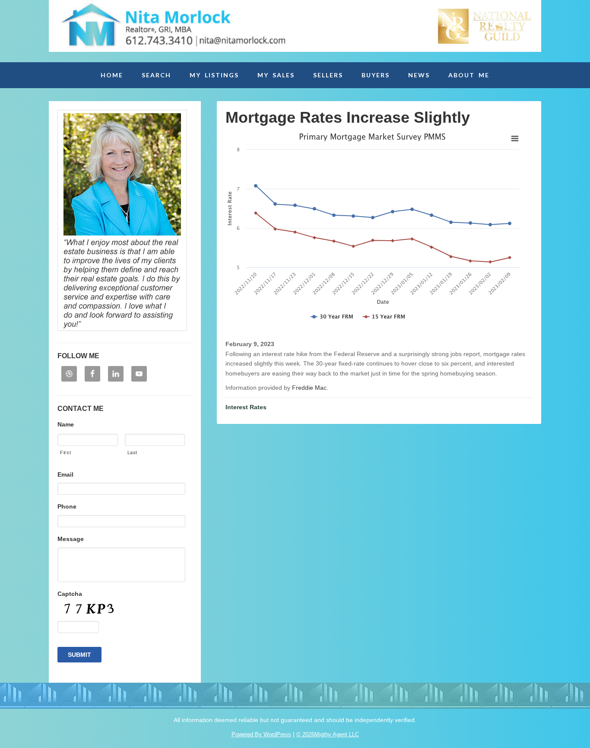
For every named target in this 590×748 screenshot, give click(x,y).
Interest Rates (245, 407)
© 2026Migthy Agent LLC (327, 734)
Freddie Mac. (310, 387)
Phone (66, 506)
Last (132, 452)
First (65, 452)
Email (65, 474)
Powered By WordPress (261, 734)
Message (70, 538)
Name (65, 424)
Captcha (69, 593)
